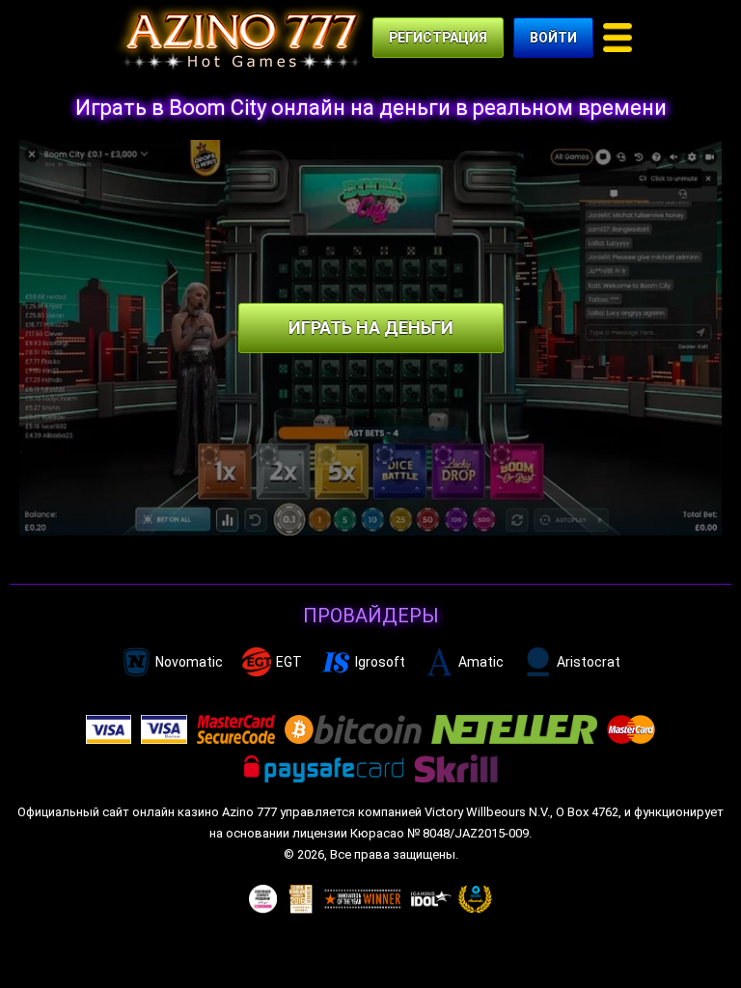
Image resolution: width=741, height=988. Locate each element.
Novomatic (189, 662)
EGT (289, 662)
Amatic (481, 662)
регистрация (438, 37)
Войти (553, 37)
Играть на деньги (370, 327)
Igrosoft (380, 662)
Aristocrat (588, 662)
